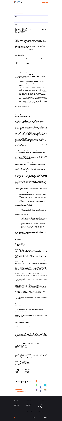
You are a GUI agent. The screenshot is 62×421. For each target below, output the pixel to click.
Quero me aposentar (45, 1)
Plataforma (18, 2)
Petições (22, 2)
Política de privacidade (40, 411)
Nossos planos (45, 2)
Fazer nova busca (45, 6)
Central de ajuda (40, 407)
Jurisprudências (18, 5)
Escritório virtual (28, 405)
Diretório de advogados (29, 404)
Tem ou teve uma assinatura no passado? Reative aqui (21, 391)
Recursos (26, 2)
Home (14, 5)
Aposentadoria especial (17, 406)
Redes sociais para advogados (29, 400)
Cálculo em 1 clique (16, 400)
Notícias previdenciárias (29, 411)
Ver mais (16, 21)
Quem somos (39, 406)
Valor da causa (15, 404)
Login (41, 1)
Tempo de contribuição (16, 405)
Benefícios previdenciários (41, 400)
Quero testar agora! (18, 389)
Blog (39, 1)
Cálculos (15, 2)
